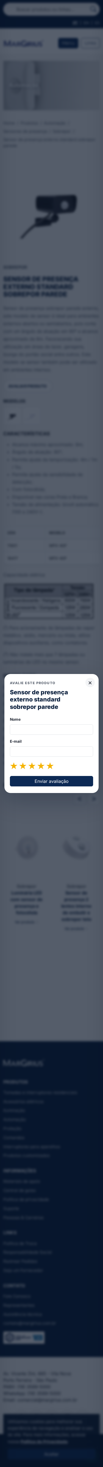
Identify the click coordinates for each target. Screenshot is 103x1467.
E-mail (16, 741)
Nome (15, 719)
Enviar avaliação (52, 781)
